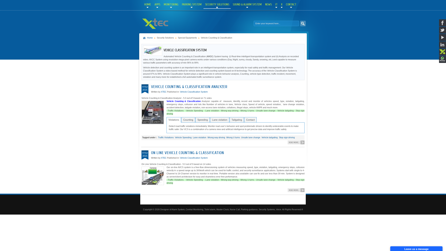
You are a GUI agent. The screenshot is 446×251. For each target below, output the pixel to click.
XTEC (164, 92)
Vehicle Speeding (183, 137)
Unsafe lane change (250, 137)
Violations (173, 119)
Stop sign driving (287, 137)
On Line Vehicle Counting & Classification (187, 152)
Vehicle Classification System (194, 92)
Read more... (294, 142)
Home (150, 38)
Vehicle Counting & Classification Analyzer (189, 86)
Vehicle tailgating (270, 137)
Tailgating (237, 119)
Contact (250, 119)
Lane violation (219, 119)
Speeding (202, 119)
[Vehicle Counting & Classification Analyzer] (154, 123)
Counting (188, 119)
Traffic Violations (166, 137)
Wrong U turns (233, 137)
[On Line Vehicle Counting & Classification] (154, 184)
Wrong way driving (216, 137)
